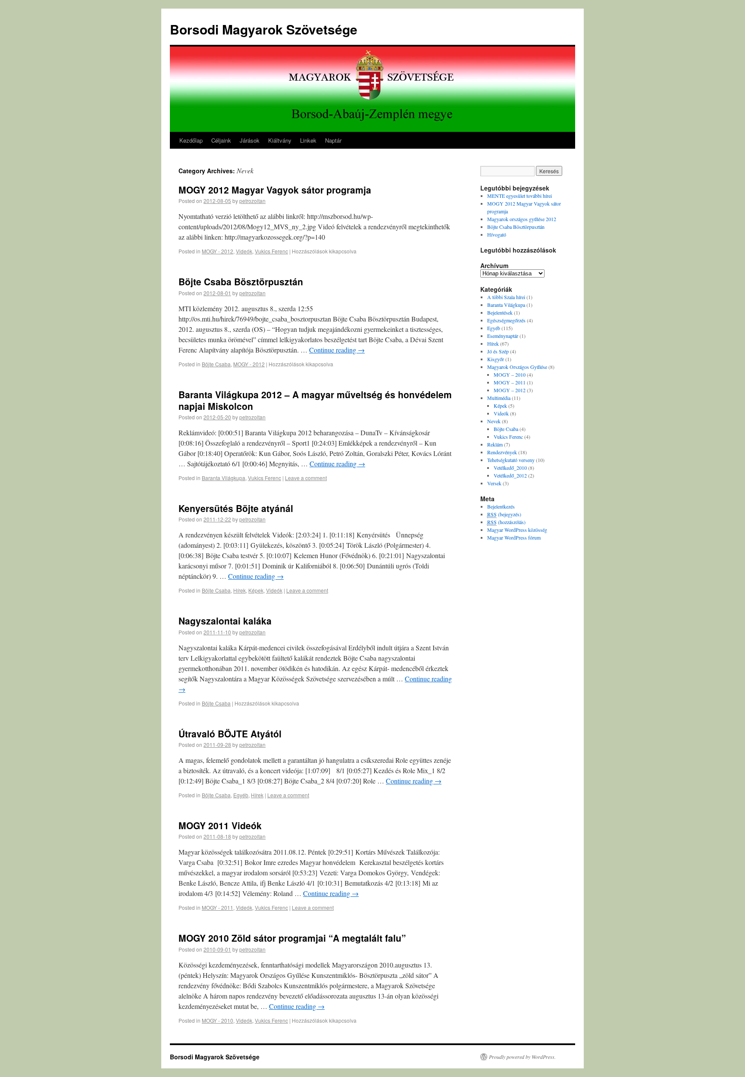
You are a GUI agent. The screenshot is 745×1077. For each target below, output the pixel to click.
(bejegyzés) (504, 514)
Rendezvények (502, 452)
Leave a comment (306, 477)
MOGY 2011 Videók (220, 825)
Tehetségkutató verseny (511, 459)
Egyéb (240, 795)
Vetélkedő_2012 (510, 475)
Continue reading (337, 349)
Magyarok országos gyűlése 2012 (521, 218)
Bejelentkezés (501, 506)
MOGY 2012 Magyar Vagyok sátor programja (274, 189)
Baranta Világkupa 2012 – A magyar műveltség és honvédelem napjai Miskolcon (315, 400)
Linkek (308, 140)
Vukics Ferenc (271, 251)
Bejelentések (500, 312)
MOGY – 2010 (510, 374)
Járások (250, 140)
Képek (255, 590)
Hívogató (496, 234)
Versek (494, 483)
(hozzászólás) (506, 521)
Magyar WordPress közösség (517, 529)
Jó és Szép (498, 351)
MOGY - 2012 (217, 251)
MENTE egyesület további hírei (519, 195)
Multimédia (498, 397)
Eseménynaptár (502, 335)
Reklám (495, 444)
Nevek (494, 421)
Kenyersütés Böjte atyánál (235, 508)
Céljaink (221, 140)
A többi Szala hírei (506, 296)
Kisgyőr (495, 359)
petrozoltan (252, 200)
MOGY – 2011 (510, 382)
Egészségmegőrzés (506, 320)
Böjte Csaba (216, 364)
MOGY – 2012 (510, 390)
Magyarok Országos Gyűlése (517, 366)
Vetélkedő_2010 (510, 467)
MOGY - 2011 (217, 907)
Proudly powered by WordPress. (522, 1056)
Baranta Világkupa (223, 477)
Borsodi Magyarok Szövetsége (263, 29)
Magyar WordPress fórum (514, 537)
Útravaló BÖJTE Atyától (230, 733)
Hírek (239, 590)
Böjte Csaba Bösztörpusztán (240, 281)
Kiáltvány (279, 140)
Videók (244, 251)
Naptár (333, 140)
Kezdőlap (191, 140)
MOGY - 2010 (217, 1020)
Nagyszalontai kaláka (225, 620)
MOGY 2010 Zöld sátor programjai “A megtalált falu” (292, 937)
